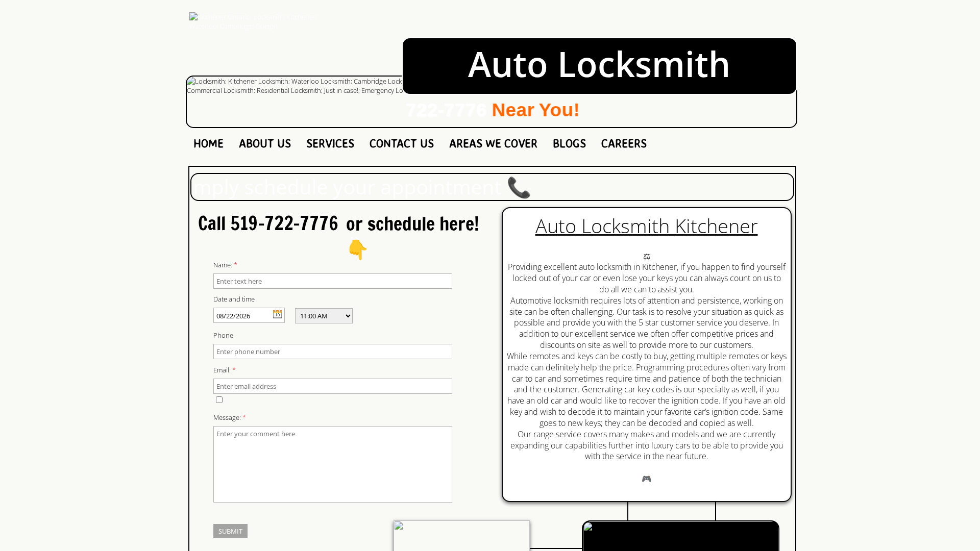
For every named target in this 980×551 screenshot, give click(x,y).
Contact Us (402, 143)
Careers (624, 143)
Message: (229, 417)
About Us (265, 143)
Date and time (234, 299)
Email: (224, 369)
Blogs (569, 143)
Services (330, 143)
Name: (225, 264)
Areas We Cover (493, 143)
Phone (223, 335)
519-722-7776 (411, 109)
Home (208, 143)
